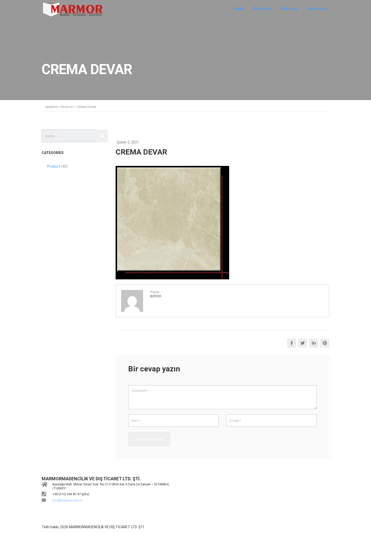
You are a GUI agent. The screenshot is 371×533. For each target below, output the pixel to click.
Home (238, 8)
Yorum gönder (149, 439)
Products (262, 8)
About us (289, 8)
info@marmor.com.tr (67, 500)
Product (53, 166)
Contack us (317, 8)
